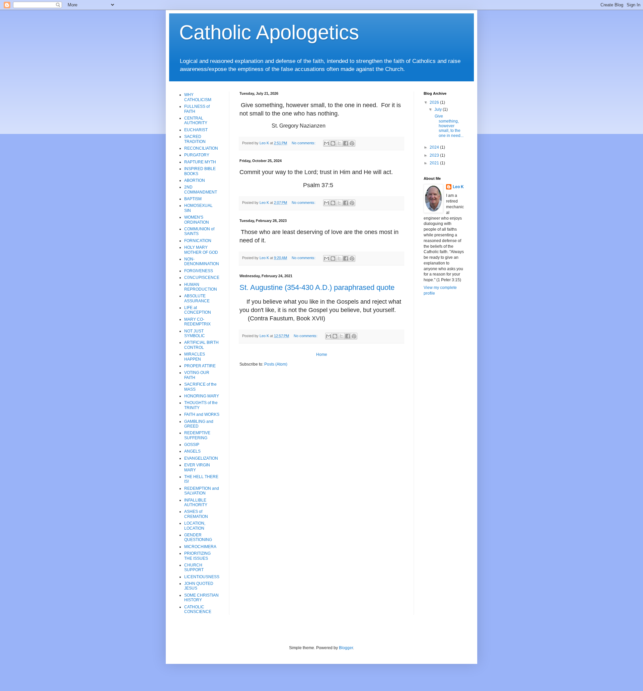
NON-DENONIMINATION (201, 261)
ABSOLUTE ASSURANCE (197, 298)
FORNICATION (197, 240)
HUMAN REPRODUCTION (200, 287)
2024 (435, 147)
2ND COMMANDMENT (200, 189)
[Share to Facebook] (345, 143)
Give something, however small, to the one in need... (448, 126)
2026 (435, 102)
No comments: (304, 143)
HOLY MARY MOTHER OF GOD (201, 249)
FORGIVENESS (198, 270)
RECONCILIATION (201, 148)
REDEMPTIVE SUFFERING (197, 435)
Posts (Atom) (275, 364)
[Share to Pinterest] (352, 143)
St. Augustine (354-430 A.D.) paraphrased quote (317, 287)
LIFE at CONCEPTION (197, 310)
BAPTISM (193, 199)
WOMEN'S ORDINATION (196, 219)
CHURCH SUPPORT (194, 567)
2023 (435, 155)
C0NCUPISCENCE (201, 277)
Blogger (346, 647)
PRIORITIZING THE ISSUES (197, 555)
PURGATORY (196, 155)
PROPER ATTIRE (200, 366)
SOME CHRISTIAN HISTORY (201, 597)
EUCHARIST (196, 130)
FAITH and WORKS (201, 414)
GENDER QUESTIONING (198, 537)
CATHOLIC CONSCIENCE (197, 609)
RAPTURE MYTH (200, 162)
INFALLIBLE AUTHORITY (195, 502)
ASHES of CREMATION (196, 514)
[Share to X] (339, 143)
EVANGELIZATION (201, 458)
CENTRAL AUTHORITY (195, 120)
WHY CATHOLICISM (197, 97)
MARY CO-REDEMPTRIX (197, 321)
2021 (435, 163)
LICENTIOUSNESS (201, 576)
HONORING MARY (201, 396)
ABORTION (194, 180)
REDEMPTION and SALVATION (201, 490)
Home (321, 354)
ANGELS (192, 451)
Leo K (458, 186)
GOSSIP (191, 444)
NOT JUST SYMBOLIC (194, 333)
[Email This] (326, 143)
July (438, 109)
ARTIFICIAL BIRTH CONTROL (201, 345)
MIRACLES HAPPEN (194, 356)
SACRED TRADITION (195, 139)
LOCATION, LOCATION (194, 525)
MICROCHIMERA (200, 546)
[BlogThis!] (333, 143)
